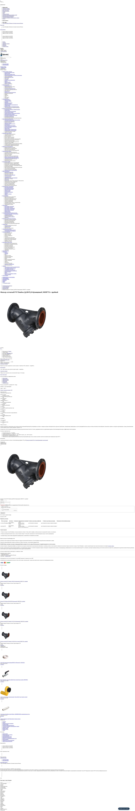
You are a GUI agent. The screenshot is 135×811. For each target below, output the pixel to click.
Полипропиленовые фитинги (10, 88)
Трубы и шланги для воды (7, 71)
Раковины (6, 252)
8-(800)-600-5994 (5, 64)
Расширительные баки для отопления (11, 213)
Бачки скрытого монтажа (9, 210)
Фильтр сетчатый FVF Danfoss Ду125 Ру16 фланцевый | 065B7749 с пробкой (14, 621)
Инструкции (5, 381)
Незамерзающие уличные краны (10, 130)
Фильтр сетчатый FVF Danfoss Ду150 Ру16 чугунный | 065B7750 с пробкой (14, 641)
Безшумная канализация (9, 189)
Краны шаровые (5, 739)
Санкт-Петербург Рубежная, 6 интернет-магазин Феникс (13, 23)
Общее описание (6, 380)
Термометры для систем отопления (11, 177)
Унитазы (6, 253)
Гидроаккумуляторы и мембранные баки (10, 212)
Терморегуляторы (8, 226)
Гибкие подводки (8, 82)
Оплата (4, 12)
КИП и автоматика (6, 171)
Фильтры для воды (8, 122)
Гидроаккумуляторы (8, 214)
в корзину (2, 585)
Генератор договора (6, 9)
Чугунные (6, 79)
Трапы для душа (7, 190)
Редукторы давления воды (9, 120)
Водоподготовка (5, 195)
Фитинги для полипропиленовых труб (10, 738)
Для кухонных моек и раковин (10, 267)
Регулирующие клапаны (9, 112)
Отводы (6, 194)
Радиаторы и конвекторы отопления (9, 218)
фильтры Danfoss (6, 287)
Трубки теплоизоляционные (10, 80)
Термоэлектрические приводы (10, 230)
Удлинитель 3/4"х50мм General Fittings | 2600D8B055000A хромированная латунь (15, 714)
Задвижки (6, 101)
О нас (4, 13)
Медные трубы (7, 73)
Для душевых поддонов (9, 268)
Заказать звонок (3, 66)
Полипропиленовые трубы (9, 72)
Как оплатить (2, 367)
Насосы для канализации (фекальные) (11, 156)
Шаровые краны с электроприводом (11, 104)
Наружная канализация (9, 187)
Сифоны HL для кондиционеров (8, 740)
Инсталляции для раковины (10, 208)
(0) (0, 348)
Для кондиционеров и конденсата (11, 270)
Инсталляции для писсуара (9, 209)
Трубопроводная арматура (7, 285)
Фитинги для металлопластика (10, 92)
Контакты (4, 44)
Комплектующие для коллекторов (11, 170)
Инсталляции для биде (9, 207)
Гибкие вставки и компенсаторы (10, 129)
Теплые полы (5, 224)
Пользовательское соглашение (8, 16)
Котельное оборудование (7, 133)
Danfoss (4, 281)
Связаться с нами (6, 727)
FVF (11, 390)
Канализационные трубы (7, 736)
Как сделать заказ (6, 10)
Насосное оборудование (7, 151)
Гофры (6, 272)
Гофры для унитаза (8, 193)
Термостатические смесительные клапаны (12, 113)
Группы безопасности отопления (11, 126)
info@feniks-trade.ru (3, 60)
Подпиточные (7, 124)
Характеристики (5, 379)
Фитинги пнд (7, 91)
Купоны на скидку (6, 11)
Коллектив (4, 45)
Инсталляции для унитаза (9, 206)
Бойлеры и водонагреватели (8, 146)
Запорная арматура (6, 99)
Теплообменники (6, 250)
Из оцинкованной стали (9, 77)
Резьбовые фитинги (8, 85)
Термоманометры (8, 176)
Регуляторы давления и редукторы (11, 115)
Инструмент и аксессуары (7, 242)
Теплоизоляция (5, 275)
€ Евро (2, 50)
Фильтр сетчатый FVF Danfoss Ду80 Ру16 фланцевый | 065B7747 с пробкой (14, 581)
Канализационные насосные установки (12, 157)
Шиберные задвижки (8, 102)
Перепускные (7, 128)
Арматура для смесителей (9, 264)
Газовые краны (7, 105)
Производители (5, 729)
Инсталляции (5, 205)
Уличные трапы (7, 191)
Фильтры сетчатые (7, 390)
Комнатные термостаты (9, 172)
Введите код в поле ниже (5, 507)
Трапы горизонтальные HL (7, 741)
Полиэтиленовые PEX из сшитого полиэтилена (13, 75)
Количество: (2, 360)
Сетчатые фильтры (6, 286)
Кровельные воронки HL (7, 737)
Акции (4, 730)
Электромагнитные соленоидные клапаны (12, 119)
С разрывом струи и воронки (10, 269)
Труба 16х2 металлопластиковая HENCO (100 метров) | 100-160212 (12, 662)
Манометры (7, 179)
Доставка (4, 42)
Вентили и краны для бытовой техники (12, 106)
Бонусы (4, 18)
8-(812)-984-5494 (5, 760)
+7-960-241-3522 (3, 67)
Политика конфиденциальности (8, 15)
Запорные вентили (8, 103)
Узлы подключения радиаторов (10, 111)
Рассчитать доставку (4, 363)
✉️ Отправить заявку (6, 283)
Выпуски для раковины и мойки (10, 273)
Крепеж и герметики (6, 231)
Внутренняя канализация (9, 188)
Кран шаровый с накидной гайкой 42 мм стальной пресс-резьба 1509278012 (14, 679)
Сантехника (5, 251)
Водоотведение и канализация (8, 186)
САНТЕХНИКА (5, 278)
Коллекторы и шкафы (6, 161)
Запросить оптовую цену (4, 359)
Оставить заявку (5, 46)
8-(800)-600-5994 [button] (3, 757)
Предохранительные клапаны (10, 125)
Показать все (3, 646)
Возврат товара (5, 728)
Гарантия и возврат (6, 8)
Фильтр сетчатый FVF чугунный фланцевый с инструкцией (37, 440)
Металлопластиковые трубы (10, 74)
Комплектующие (8, 271)
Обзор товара (5, 378)
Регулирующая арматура (7, 108)
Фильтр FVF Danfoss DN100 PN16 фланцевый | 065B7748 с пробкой (12, 601)
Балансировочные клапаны (9, 114)
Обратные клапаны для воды (10, 123)
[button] (2, 25)
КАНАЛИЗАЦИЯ (6, 279)
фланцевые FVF (5, 288)
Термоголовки (7, 110)
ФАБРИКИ (5, 280)
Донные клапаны (8, 274)
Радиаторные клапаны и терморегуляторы (12, 109)
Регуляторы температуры (9, 116)
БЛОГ (4, 282)
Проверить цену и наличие (123, 808)
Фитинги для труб (6, 84)
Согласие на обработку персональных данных (11, 17)
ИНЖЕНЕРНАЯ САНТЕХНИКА (9, 277)
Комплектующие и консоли (10, 216)
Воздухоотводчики (8, 127)
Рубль (5, 50)
